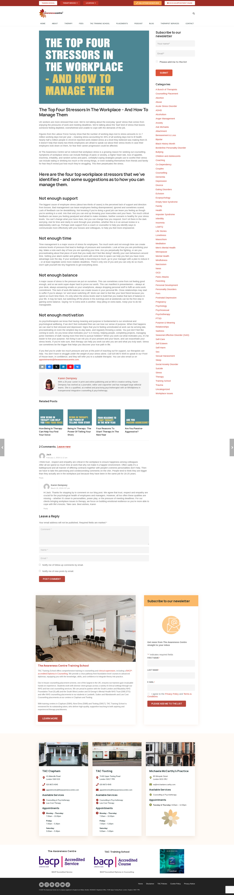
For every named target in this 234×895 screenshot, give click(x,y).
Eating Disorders (164, 189)
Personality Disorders (166, 289)
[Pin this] (70, 367)
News (158, 268)
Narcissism (161, 264)
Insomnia (160, 222)
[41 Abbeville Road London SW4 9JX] (44, 777)
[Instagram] (46, 884)
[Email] (41, 884)
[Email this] (42, 367)
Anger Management (165, 118)
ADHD (159, 110)
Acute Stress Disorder (166, 106)
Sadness (160, 331)
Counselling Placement (167, 93)
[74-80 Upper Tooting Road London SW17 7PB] (98, 777)
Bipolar (159, 139)
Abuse (159, 102)
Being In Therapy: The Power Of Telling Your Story (79, 431)
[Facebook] (51, 884)
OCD (158, 272)
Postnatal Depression (166, 298)
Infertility (160, 218)
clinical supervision (107, 671)
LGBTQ (159, 227)
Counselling (161, 173)
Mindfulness (161, 260)
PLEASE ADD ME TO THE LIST (166, 703)
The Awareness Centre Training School (63, 665)
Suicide (159, 368)
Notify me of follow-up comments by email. (62, 565)
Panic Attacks (162, 277)
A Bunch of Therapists (166, 89)
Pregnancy (161, 302)
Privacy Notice (189, 884)
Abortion (160, 98)
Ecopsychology (163, 198)
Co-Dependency (163, 164)
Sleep (158, 360)
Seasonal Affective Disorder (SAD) (172, 335)
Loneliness (161, 235)
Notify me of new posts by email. (58, 571)
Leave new (64, 446)
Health (159, 210)
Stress (159, 372)
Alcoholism (161, 114)
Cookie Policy (175, 884)
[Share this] (49, 367)
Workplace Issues (164, 393)
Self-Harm (161, 347)
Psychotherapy (163, 314)
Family (159, 206)
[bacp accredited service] (62, 861)
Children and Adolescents (168, 156)
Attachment (161, 131)
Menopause (161, 252)
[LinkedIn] (57, 884)
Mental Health (162, 256)
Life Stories (161, 231)
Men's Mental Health (166, 247)
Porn (158, 293)
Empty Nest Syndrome (167, 202)
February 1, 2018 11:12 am (56, 458)
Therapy (160, 377)
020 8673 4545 (52, 784)
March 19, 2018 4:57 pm (60, 488)
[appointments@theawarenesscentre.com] (44, 790)
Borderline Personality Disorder (171, 148)
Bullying (159, 152)
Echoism (160, 193)
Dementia (160, 177)
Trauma (159, 385)
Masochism (161, 239)
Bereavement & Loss (166, 135)
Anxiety (159, 123)
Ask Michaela (162, 127)
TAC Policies (162, 884)
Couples (160, 168)
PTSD (158, 318)
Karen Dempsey (67, 378)
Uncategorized (163, 389)
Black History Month (165, 143)
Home (140, 884)
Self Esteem (161, 343)
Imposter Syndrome (165, 214)
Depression (161, 181)
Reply (41, 478)
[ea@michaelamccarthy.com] (151, 784)
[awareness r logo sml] (51, 13)
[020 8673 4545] (44, 784)
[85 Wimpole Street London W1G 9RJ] (151, 777)
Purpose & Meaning (165, 322)
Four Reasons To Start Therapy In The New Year (107, 431)
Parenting (160, 281)
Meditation (161, 243)
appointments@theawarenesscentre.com (59, 359)
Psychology (161, 306)
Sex (157, 352)
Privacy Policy (172, 694)
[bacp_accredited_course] (117, 862)
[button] (70, 3)
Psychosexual (162, 310)
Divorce (159, 185)
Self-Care (160, 339)
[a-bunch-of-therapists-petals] (170, 818)
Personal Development (167, 285)
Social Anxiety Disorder (167, 364)
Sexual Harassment (165, 356)
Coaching (160, 160)
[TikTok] (67, 884)
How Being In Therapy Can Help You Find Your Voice (50, 431)
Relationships (162, 327)
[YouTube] (62, 884)
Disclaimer (150, 884)
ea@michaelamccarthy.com (164, 784)
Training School (163, 381)
